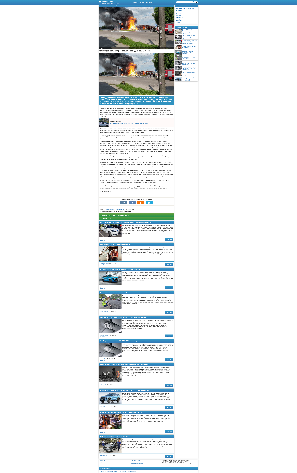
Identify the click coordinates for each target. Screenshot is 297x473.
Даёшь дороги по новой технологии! (113, 293)
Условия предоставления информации (110, 471)
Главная (135, 2)
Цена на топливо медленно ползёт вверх (115, 245)
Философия (179, 17)
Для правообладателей (137, 463)
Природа (178, 15)
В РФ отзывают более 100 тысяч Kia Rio (114, 437)
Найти (195, 2)
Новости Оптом (108, 2)
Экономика (179, 20)
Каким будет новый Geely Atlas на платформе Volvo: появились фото (125, 390)
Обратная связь (104, 462)
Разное (178, 22)
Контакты (149, 2)
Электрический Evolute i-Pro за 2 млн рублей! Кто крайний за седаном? (126, 222)
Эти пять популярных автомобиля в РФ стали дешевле (120, 269)
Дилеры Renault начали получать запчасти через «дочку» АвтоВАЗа (125, 364)
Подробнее (169, 240)
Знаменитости (180, 12)
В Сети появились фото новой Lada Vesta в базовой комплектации (129, 123)
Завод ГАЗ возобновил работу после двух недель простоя (121, 412)
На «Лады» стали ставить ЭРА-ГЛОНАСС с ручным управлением (123, 317)
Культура (178, 19)
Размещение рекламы (137, 462)
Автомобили (102, 240)
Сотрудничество (135, 460)
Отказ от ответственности (129, 471)
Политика (179, 13)
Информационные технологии (185, 8)
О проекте (142, 2)
